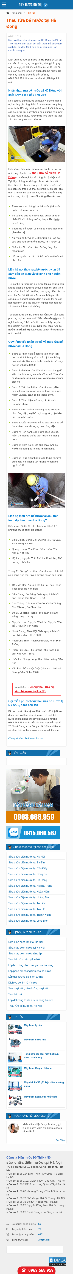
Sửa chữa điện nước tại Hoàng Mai (28, 897)
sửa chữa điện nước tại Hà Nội (34, 1162)
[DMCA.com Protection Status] (58, 1265)
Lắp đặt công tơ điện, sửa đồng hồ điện (30, 1000)
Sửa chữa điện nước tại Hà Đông (27, 879)
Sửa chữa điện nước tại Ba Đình (27, 862)
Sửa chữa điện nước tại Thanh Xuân (29, 914)
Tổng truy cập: (20, 1239)
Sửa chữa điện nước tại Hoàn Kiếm (29, 891)
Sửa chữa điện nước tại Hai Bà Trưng (30, 885)
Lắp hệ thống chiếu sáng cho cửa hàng (30, 965)
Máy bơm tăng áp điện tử (38, 1068)
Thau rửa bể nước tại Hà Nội (25, 1005)
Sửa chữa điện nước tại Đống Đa (27, 874)
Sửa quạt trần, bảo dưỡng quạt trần (28, 988)
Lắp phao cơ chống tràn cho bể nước (29, 970)
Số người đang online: (24, 1223)
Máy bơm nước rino (35, 1039)
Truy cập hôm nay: (22, 1229)
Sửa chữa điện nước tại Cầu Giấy (28, 868)
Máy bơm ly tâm (33, 1025)
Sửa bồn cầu (15, 994)
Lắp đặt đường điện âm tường (25, 976)
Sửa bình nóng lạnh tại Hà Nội (25, 941)
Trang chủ (16, 12)
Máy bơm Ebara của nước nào (40, 1096)
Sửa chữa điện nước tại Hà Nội (26, 856)
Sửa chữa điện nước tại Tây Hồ (26, 909)
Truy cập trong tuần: (23, 1234)
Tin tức (31, 12)
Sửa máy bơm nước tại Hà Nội (26, 947)
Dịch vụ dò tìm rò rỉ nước (22, 982)
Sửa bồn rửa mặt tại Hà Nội (24, 959)
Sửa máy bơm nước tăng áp (25, 953)
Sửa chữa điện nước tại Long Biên (28, 920)
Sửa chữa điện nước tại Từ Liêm (27, 903)
